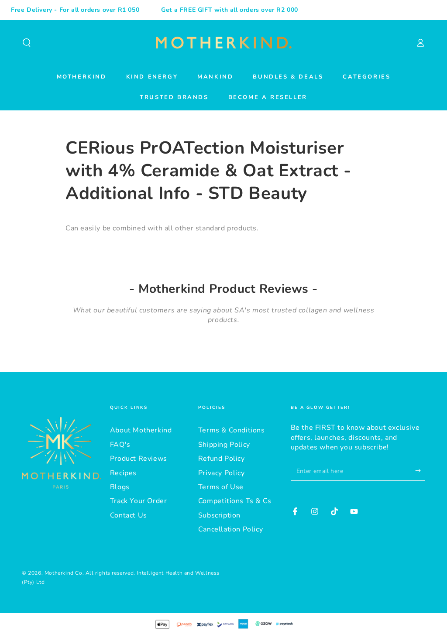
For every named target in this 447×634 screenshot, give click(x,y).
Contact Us (128, 515)
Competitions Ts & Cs (235, 501)
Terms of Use (221, 487)
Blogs (120, 487)
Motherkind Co (64, 572)
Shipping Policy (224, 444)
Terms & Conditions (231, 430)
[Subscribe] (420, 470)
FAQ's (120, 444)
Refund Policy (221, 458)
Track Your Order (138, 501)
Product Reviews (138, 458)
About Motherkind (141, 430)
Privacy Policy (221, 473)
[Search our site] (26, 42)
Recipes (123, 473)
